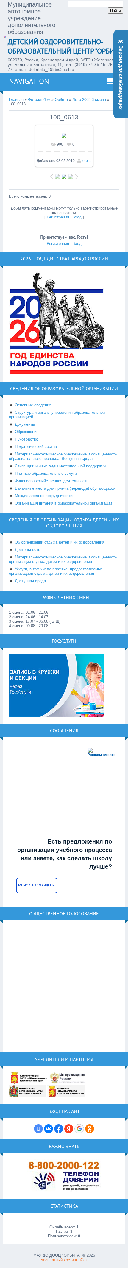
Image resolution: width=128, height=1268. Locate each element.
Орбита (61, 99)
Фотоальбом (39, 99)
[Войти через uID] (38, 1128)
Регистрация (58, 217)
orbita (87, 161)
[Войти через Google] (79, 1128)
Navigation (29, 81)
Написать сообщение (37, 885)
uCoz (83, 1260)
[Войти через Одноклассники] (89, 1128)
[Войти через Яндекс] (68, 1128)
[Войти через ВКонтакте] (48, 1128)
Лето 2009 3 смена (89, 99)
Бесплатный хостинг (58, 1260)
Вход (77, 217)
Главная (16, 99)
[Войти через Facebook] (58, 1128)
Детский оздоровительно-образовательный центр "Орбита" (66, 46)
